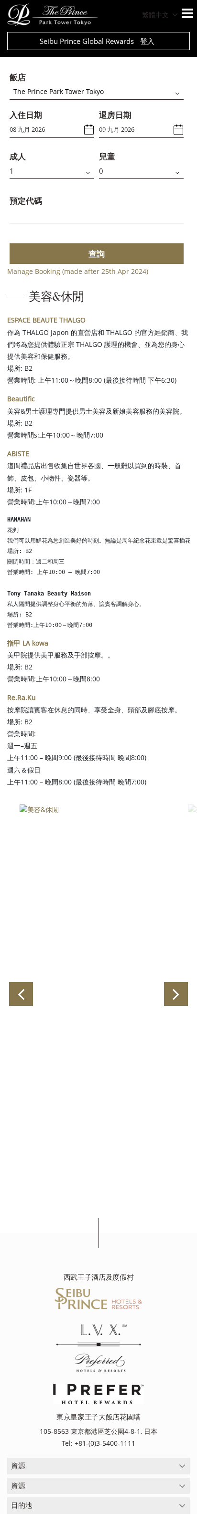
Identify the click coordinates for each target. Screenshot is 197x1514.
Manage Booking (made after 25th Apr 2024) (77, 271)
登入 (147, 41)
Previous (21, 994)
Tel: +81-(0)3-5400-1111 (98, 1443)
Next (176, 994)
